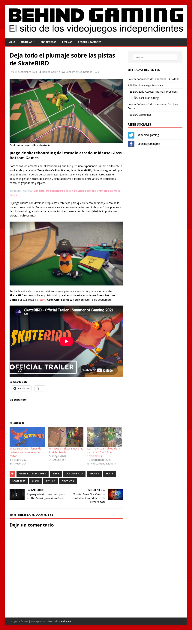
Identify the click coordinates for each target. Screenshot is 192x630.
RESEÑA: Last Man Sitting (143, 98)
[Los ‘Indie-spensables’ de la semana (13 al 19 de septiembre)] (104, 437)
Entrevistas (48, 42)
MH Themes (65, 621)
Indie (55, 473)
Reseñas (67, 42)
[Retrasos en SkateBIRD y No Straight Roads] (65, 437)
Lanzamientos (74, 71)
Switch (50, 480)
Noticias (26, 42)
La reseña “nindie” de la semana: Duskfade (153, 79)
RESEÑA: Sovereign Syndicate (145, 85)
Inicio (11, 42)
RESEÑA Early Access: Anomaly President (153, 91)
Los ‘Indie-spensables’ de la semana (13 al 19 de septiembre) (103, 452)
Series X (94, 473)
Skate (109, 473)
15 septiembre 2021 (26, 71)
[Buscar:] (155, 57)
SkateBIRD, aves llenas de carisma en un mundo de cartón (25, 452)
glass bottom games (32, 473)
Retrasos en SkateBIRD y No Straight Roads (65, 450)
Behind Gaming (51, 71)
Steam (41, 299)
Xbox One (68, 480)
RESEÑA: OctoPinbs (140, 114)
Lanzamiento (74, 473)
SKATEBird (18, 480)
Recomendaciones (89, 42)
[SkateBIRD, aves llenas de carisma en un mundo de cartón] (27, 437)
